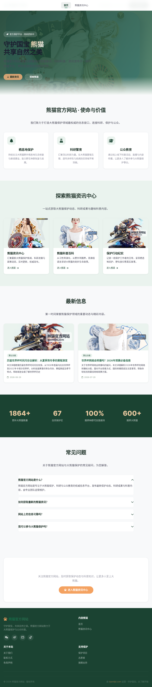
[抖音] (31, 637)
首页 (66, 5)
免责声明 (8, 662)
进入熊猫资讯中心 (78, 589)
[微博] (15, 637)
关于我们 (8, 653)
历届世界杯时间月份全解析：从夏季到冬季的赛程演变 (37, 360)
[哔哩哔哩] (23, 637)
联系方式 (8, 658)
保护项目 (82, 653)
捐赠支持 (82, 662)
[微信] (7, 637)
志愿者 (81, 658)
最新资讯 (14, 76)
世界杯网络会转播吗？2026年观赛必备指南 (106, 360)
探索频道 (34, 76)
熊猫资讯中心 (81, 5)
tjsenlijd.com (115, 681)
